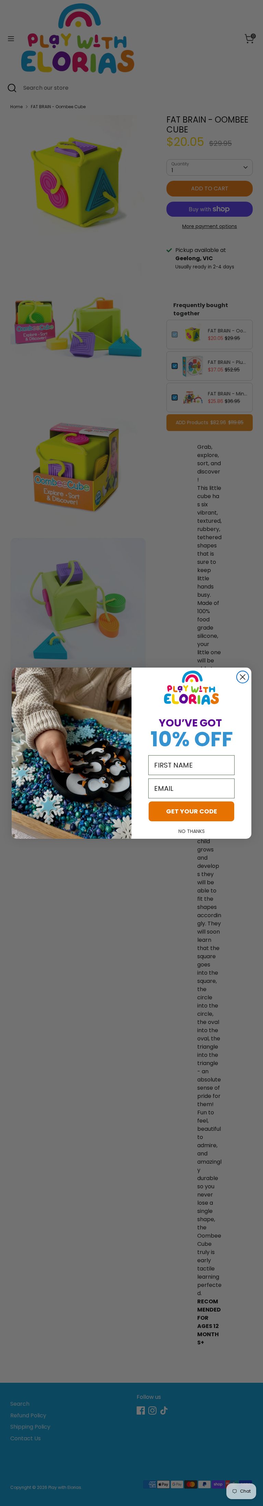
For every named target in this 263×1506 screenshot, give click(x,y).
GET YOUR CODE (191, 811)
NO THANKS (191, 831)
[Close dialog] (243, 677)
